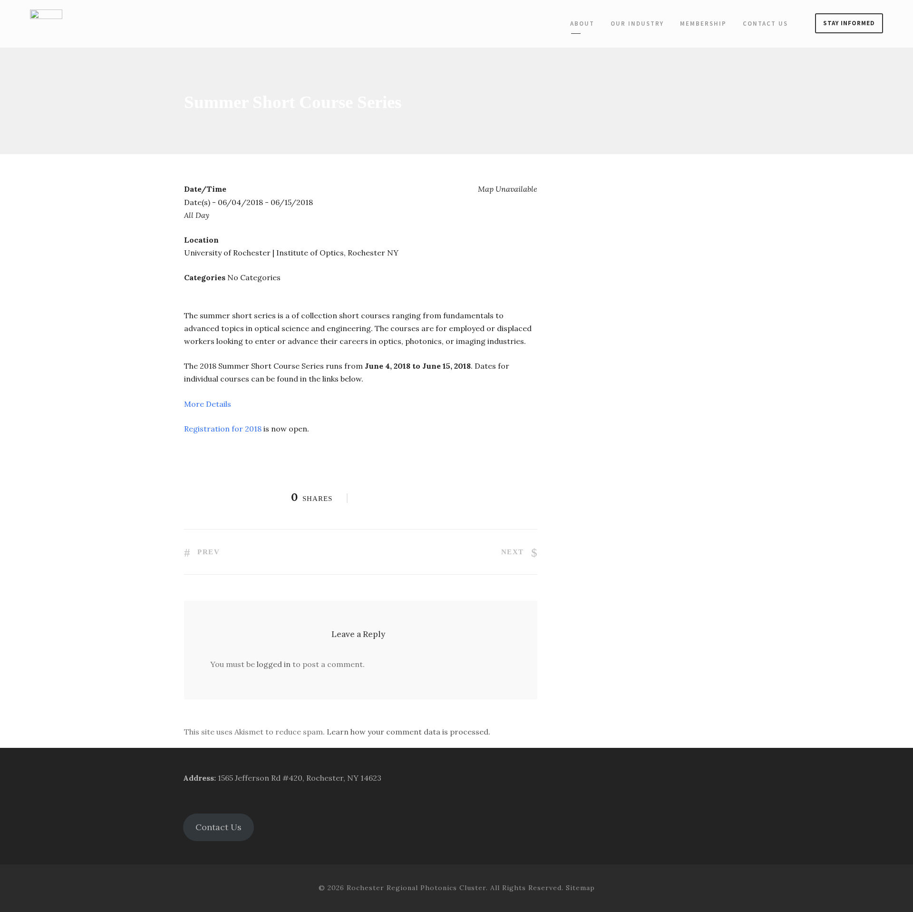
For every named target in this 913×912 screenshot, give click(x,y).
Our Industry (637, 24)
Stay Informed (849, 23)
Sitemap (580, 887)
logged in (274, 664)
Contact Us (765, 24)
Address (198, 778)
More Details (208, 404)
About (582, 24)
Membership (703, 24)
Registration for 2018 (223, 428)
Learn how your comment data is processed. (408, 731)
